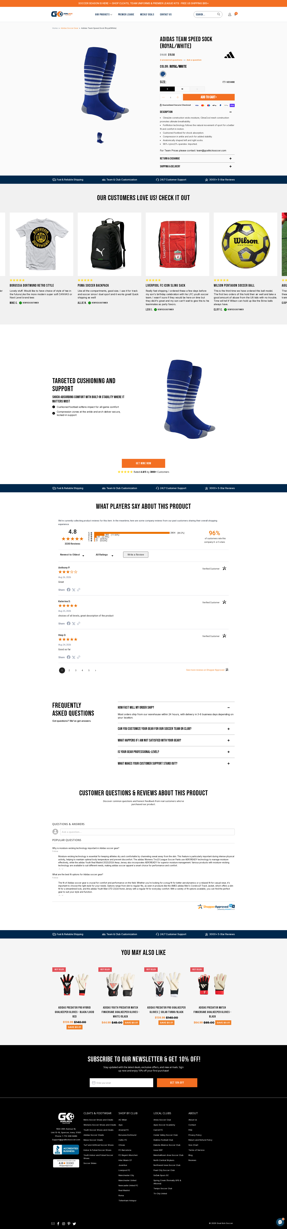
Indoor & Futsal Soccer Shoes (97, 1150)
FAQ (190, 1130)
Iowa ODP (158, 1150)
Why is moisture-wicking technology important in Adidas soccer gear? (85, 848)
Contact (192, 1125)
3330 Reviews (76, 543)
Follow (55, 851)
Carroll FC (158, 1130)
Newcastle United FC (128, 1185)
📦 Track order (272, 1197)
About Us (192, 1120)
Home (55, 28)
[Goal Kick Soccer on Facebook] (58, 1224)
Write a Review (136, 554)
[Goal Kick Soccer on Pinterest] (69, 1224)
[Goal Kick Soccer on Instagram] (63, 1224)
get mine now (143, 463)
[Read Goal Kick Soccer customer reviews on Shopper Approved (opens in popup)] (66, 1163)
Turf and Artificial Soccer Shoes (99, 1145)
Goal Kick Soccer (225, 1223)
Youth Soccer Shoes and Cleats (98, 1130)
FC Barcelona (125, 1150)
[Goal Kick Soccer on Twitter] (74, 1224)
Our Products (102, 14)
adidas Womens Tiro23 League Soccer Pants (159, 859)
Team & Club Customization (121, 179)
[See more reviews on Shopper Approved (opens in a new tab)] (78, 590)
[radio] (143, 533)
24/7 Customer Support (173, 179)
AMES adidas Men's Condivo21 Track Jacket (192, 886)
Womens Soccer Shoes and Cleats (100, 1125)
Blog (190, 1155)
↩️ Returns (232, 1203)
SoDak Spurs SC (161, 1175)
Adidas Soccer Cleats (94, 1135)
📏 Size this (233, 1197)
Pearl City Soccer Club (164, 1170)
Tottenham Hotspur (127, 1200)
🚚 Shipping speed (252, 1197)
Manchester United (127, 1180)
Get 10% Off (177, 1082)
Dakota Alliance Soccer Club (167, 1145)
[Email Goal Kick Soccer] (53, 1224)
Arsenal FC (124, 1130)
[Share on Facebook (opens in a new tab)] (68, 590)
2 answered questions (171, 60)
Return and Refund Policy (200, 1140)
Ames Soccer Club (162, 1120)
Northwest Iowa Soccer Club (167, 1165)
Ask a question (194, 60)
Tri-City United (160, 1193)
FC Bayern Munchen (128, 1155)
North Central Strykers (164, 1160)
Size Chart (193, 1145)
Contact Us (165, 14)
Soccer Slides (90, 1163)
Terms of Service (196, 1150)
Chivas (122, 1145)
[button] (59, 869)
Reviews (192, 1160)
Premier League (126, 14)
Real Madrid (124, 1190)
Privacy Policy (194, 1135)
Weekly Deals (147, 14)
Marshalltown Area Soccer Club (168, 1155)
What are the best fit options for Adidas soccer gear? (77, 874)
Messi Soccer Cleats (93, 1140)
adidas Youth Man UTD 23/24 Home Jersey (111, 889)
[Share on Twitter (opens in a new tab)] (73, 590)
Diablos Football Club (163, 1140)
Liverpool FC (124, 1170)
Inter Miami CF (125, 1160)
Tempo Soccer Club (163, 1188)
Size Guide (230, 82)
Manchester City (126, 1175)
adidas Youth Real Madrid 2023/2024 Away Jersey (102, 862)
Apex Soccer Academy (164, 1125)
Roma (121, 1195)
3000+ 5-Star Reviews (222, 179)
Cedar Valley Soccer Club (166, 1135)
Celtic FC (123, 1140)
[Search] (218, 14)
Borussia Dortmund (127, 1135)
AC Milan (123, 1120)
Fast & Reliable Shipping (70, 179)
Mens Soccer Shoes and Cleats (98, 1120)
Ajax (121, 1125)
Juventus (123, 1165)
